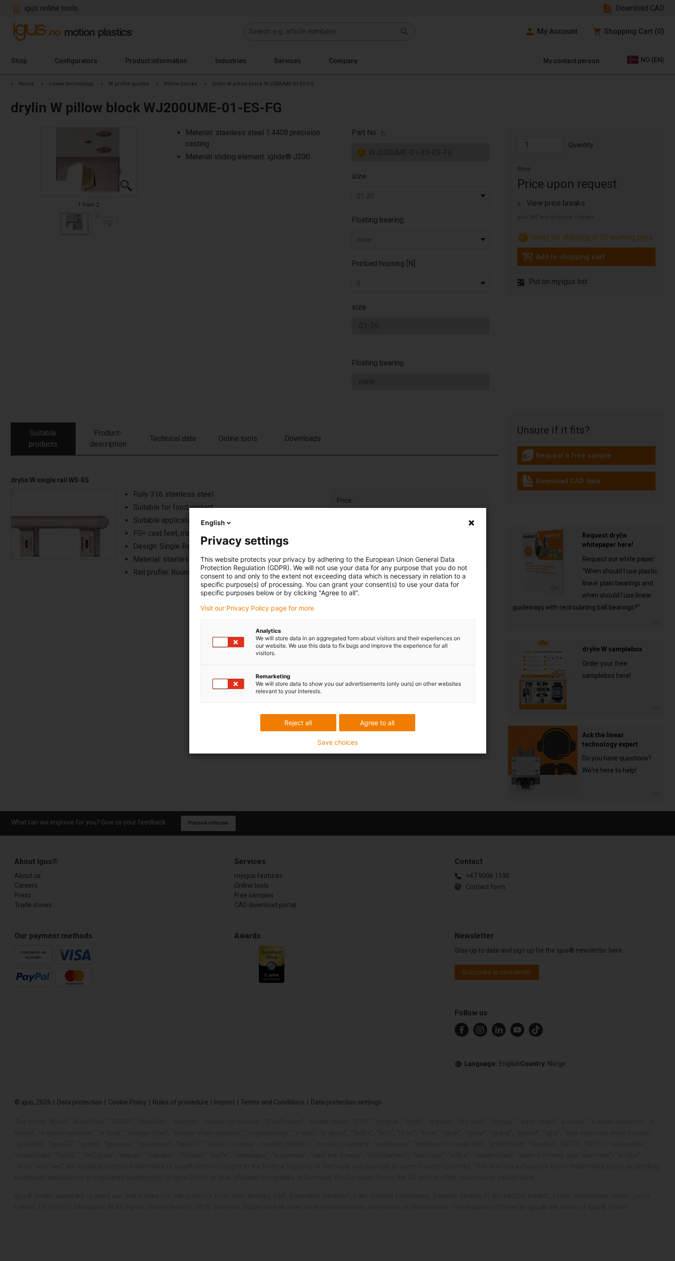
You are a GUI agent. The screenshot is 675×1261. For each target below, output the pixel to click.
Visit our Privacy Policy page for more (257, 608)
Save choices (337, 742)
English (213, 522)
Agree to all (377, 723)
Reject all (298, 723)
